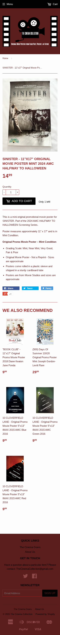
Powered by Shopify (45, 614)
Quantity (6, 186)
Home (5, 58)
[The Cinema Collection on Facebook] (34, 577)
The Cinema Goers (30, 547)
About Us (30, 551)
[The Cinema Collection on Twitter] (25, 577)
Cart (55, 4)
